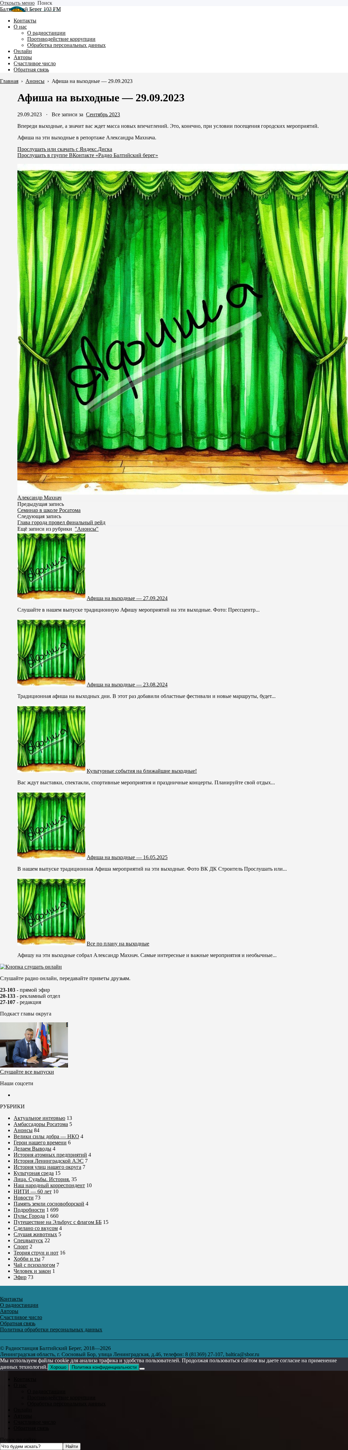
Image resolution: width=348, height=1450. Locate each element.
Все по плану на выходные (118, 943)
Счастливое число (35, 1422)
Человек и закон (32, 1271)
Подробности (29, 1210)
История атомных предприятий (50, 1155)
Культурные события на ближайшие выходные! (142, 771)
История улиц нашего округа (47, 1167)
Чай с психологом (34, 1265)
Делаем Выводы (32, 1149)
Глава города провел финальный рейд (61, 522)
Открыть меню (17, 3)
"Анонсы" (87, 529)
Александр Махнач (39, 497)
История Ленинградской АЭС (49, 1161)
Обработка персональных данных (66, 1403)
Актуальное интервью (39, 1118)
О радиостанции (46, 1391)
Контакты (25, 1379)
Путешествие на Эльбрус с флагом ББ (58, 1222)
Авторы (23, 1416)
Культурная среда (34, 1173)
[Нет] (142, 1369)
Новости (24, 1197)
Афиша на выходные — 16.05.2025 (127, 857)
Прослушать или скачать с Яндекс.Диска (64, 149)
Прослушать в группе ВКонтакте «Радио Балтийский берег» (87, 155)
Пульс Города (29, 1216)
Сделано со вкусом (36, 1228)
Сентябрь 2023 (103, 114)
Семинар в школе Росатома (49, 510)
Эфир (20, 1277)
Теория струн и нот (36, 1253)
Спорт (21, 1246)
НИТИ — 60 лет (33, 1191)
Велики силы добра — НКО (46, 1136)
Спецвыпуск (28, 1240)
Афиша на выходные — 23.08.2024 (127, 684)
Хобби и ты (27, 1259)
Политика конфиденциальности (104, 1367)
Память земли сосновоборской (49, 1204)
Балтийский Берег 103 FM (30, 9)
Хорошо (58, 1367)
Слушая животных (35, 1234)
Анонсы (23, 1130)
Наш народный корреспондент (49, 1185)
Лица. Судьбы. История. (42, 1179)
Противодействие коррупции (61, 1397)
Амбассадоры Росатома (41, 1124)
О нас (20, 1385)
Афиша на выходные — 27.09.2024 (127, 598)
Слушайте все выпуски (27, 1072)
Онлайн (23, 1410)
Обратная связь (31, 1428)
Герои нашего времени (40, 1142)
